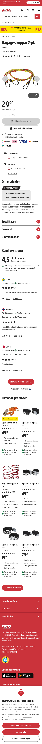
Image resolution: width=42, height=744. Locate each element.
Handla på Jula (9, 601)
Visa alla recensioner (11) (21, 382)
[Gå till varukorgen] (33, 10)
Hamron (5, 48)
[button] (5, 659)
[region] (21, 715)
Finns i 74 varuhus (30, 453)
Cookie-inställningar (21, 739)
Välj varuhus (9, 22)
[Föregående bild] (5, 79)
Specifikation (9, 222)
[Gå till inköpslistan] (27, 10)
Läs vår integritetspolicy (17, 719)
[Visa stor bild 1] (21, 79)
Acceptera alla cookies (21, 726)
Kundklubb (7, 616)
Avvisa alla (21, 732)
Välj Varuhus (12, 174)
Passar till (7, 229)
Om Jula (6, 609)
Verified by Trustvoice (19, 389)
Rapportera (17, 299)
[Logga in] (22, 10)
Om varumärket (10, 237)
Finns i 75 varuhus (10, 453)
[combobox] (21, 16)
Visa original (22, 317)
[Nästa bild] (37, 79)
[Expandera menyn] (39, 10)
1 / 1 (31, 95)
